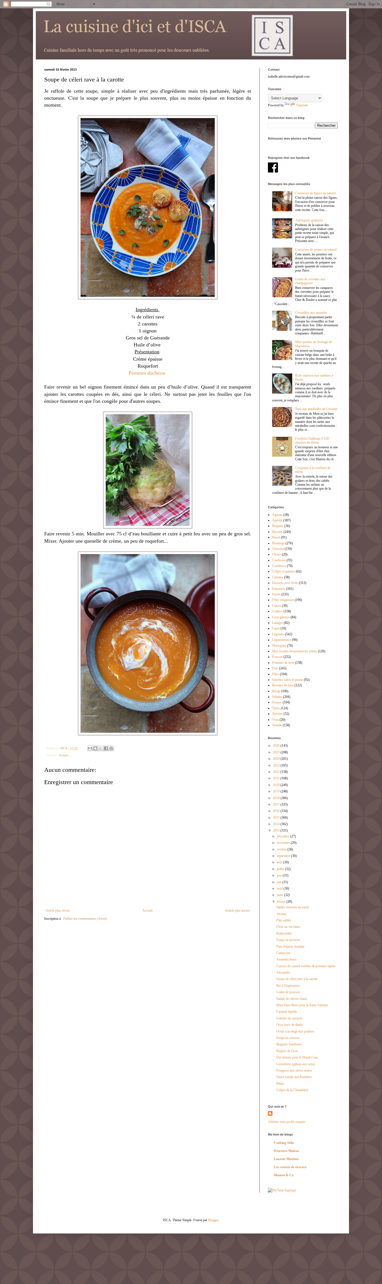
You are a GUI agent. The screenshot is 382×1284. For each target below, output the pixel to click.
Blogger (213, 1220)
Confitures (279, 566)
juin (280, 875)
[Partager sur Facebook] (106, 748)
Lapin (276, 628)
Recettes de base (283, 685)
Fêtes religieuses (283, 600)
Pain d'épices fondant (290, 946)
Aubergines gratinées (309, 220)
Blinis (280, 1084)
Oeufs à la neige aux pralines (295, 1031)
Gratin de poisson (288, 992)
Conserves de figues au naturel (315, 193)
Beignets (278, 526)
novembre (284, 843)
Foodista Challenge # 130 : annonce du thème (313, 440)
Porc (275, 668)
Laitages (277, 623)
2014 (276, 824)
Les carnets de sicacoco (290, 1167)
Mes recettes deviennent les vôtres (294, 651)
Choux (276, 554)
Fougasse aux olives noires (294, 1070)
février (281, 902)
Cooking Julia (284, 1143)
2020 (276, 785)
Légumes (278, 634)
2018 (276, 798)
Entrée (276, 594)
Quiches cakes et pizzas (287, 680)
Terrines (277, 714)
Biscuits (277, 532)
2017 (276, 804)
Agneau (277, 515)
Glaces (276, 606)
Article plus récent (58, 910)
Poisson (277, 657)
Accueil (147, 910)
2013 (276, 830)
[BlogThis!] (95, 748)
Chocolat (278, 549)
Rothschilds (284, 933)
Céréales (277, 577)
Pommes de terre (283, 663)
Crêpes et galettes (283, 571)
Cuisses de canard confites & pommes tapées (306, 966)
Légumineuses (281, 640)
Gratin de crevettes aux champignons (310, 281)
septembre (284, 856)
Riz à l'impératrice (288, 986)
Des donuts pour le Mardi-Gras (297, 1057)
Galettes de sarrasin (289, 1018)
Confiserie (279, 560)
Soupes (63, 755)
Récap (276, 691)
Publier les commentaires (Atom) (85, 919)
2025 (276, 752)
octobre (282, 849)
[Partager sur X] (100, 748)
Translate (302, 105)
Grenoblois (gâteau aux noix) (295, 1064)
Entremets (278, 589)
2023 (276, 765)
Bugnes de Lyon (287, 1051)
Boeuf (276, 537)
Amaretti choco (286, 959)
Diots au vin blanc (288, 927)
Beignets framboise (289, 1044)
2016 (276, 811)
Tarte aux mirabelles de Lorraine (316, 409)
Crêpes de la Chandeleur (292, 1090)
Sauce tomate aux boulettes (294, 1077)
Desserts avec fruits (285, 583)
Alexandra (283, 972)
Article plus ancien (237, 910)
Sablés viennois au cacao (292, 907)
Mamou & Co (284, 1175)
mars (280, 895)
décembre (283, 836)
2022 (276, 772)
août (280, 862)
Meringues (279, 646)
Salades (277, 697)
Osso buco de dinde (289, 1025)
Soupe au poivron (288, 940)
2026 (276, 746)
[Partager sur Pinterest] (111, 748)
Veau (275, 720)
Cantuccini (283, 953)
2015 (276, 818)
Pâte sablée (283, 920)
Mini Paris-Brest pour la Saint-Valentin (302, 1005)
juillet (281, 869)
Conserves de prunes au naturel (315, 249)
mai (279, 882)
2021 (276, 778)
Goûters (277, 611)
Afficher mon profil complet (286, 1122)
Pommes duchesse (148, 373)
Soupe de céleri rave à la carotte (297, 979)
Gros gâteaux (281, 617)
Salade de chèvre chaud (291, 999)
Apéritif (277, 520)
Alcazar (281, 914)
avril (280, 888)
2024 (276, 759)
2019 (276, 791)
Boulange (278, 543)
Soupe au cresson (288, 1038)
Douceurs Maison (286, 1151)
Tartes (276, 708)
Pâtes (275, 674)
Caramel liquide (286, 1012)
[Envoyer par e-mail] (90, 748)
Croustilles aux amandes (311, 313)
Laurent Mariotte (286, 1159)
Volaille (277, 725)
